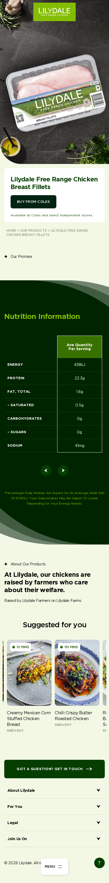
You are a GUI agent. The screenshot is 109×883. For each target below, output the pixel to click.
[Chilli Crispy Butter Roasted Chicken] (77, 689)
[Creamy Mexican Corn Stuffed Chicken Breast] (29, 689)
